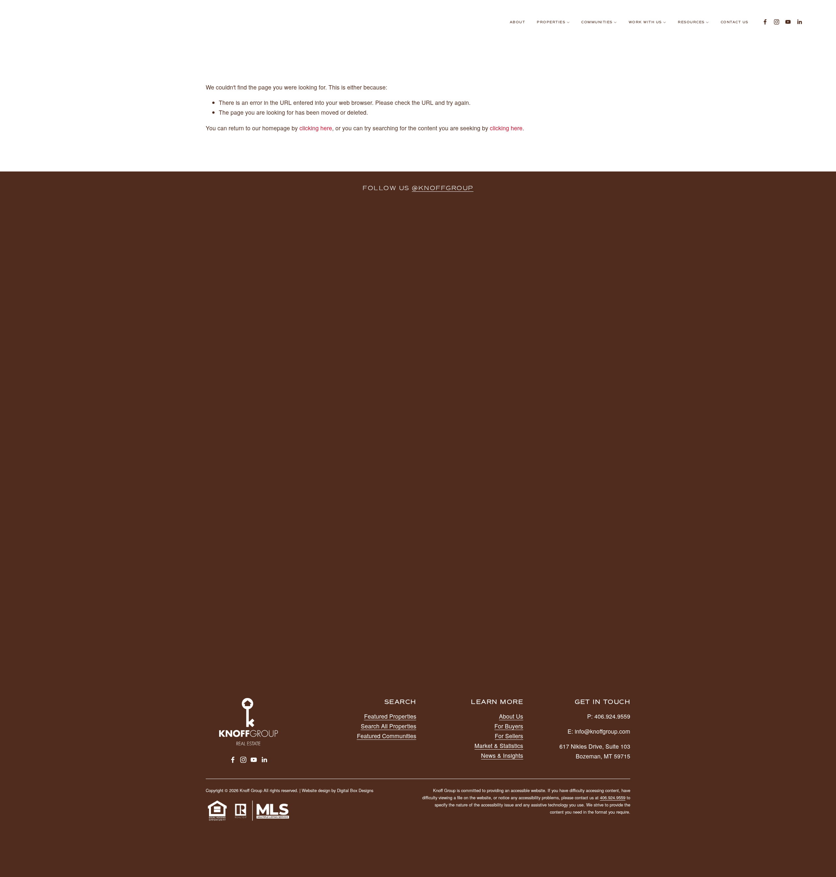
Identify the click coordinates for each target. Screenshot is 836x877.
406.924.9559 (612, 797)
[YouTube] (788, 22)
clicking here (315, 128)
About (517, 22)
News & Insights (502, 755)
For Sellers (509, 736)
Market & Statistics (498, 745)
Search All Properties (388, 726)
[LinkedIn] (799, 22)
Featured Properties (390, 716)
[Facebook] (765, 22)
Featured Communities (386, 736)
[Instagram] (776, 22)
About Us (511, 716)
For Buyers (508, 726)
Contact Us (734, 22)
